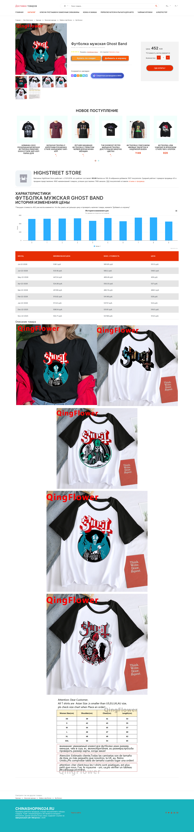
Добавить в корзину (115, 58)
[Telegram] (86, 75)
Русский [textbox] (169, 6)
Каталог (31, 12)
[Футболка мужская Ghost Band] (41, 49)
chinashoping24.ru (34, 808)
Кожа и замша (90, 12)
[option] (41, 49)
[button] (95, 160)
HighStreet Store (92, 52)
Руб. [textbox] (176, 6)
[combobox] (65, 5)
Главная (19, 12)
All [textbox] (65, 6)
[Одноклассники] (78, 75)
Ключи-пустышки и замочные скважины (59, 12)
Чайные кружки (145, 12)
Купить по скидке (86, 58)
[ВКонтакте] (75, 75)
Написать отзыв (114, 52)
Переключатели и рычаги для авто (117, 12)
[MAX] (72, 75)
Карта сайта (76, 813)
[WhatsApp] (81, 75)
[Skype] (83, 75)
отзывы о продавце (136, 181)
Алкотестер (161, 12)
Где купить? (159, 68)
